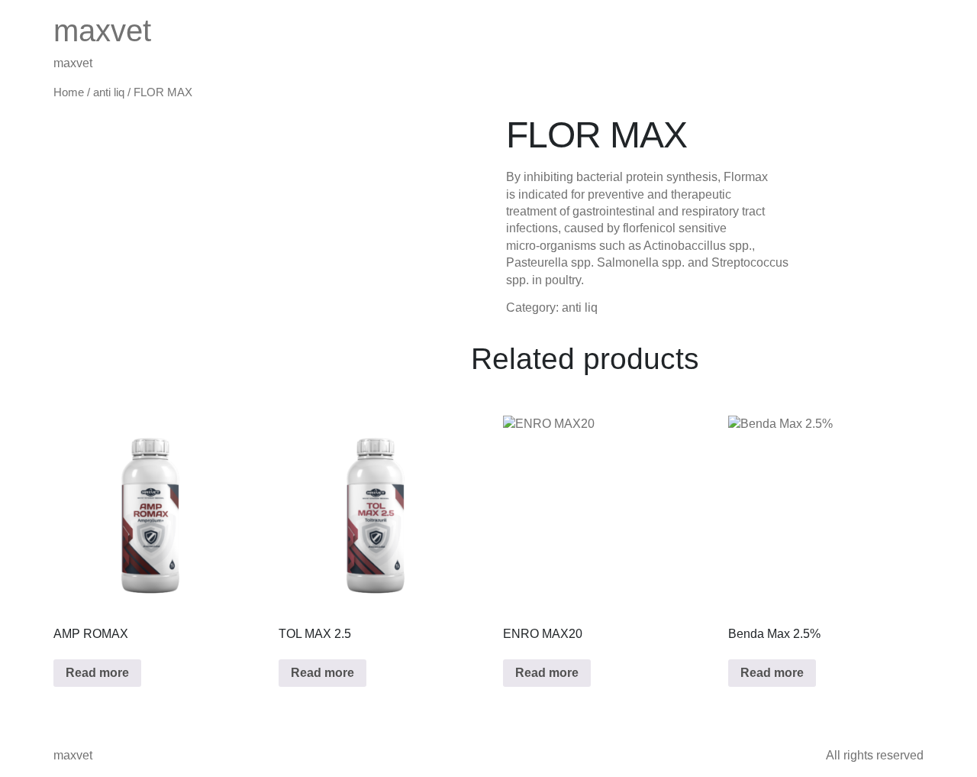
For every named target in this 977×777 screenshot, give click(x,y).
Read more (97, 672)
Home (68, 92)
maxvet (102, 30)
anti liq (108, 92)
